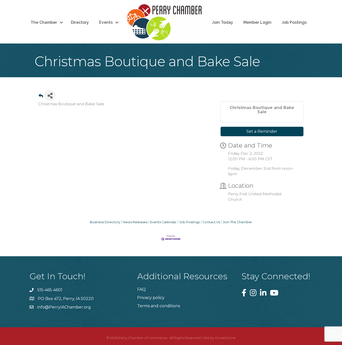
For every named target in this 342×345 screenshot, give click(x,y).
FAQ (141, 289)
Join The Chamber (237, 222)
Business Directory (105, 222)
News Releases (135, 222)
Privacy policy (150, 297)
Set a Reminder (261, 131)
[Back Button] (41, 97)
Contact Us (211, 222)
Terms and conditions (158, 306)
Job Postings (294, 22)
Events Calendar (163, 222)
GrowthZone (225, 338)
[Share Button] (50, 95)
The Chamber (44, 22)
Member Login (257, 22)
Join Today (222, 22)
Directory (80, 22)
